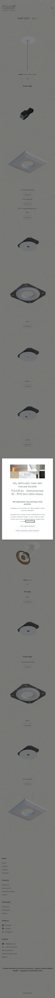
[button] (27, 526)
